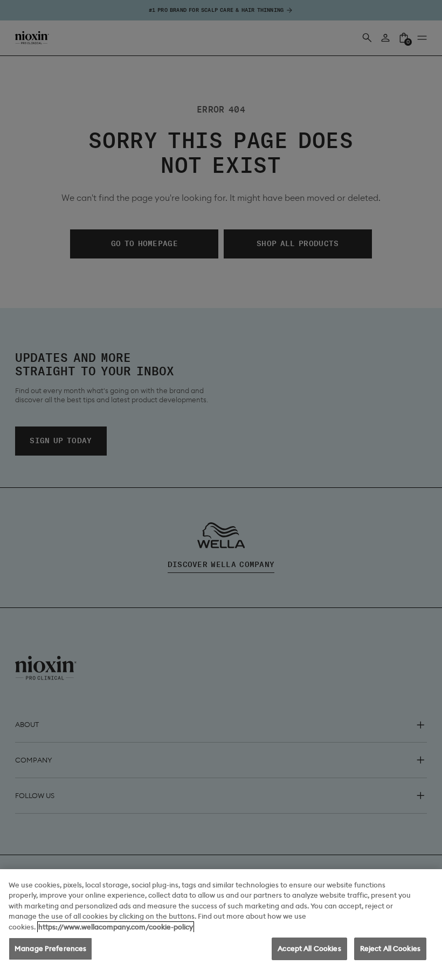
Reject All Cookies (390, 948)
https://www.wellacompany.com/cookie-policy (115, 927)
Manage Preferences (50, 948)
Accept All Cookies (309, 948)
